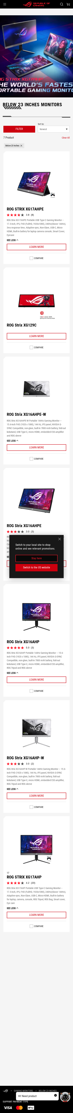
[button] (5, 4)
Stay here (36, 558)
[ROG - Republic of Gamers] (36, 4)
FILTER (19, 129)
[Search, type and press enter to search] (61, 4)
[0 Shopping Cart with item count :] (68, 4)
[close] (60, 539)
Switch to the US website (36, 567)
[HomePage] (5, 1091)
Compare (38, 258)
